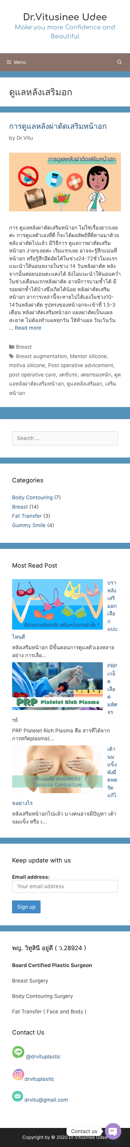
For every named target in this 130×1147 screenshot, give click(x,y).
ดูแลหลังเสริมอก (84, 384)
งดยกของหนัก (95, 375)
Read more (28, 328)
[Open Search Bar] (119, 62)
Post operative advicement (80, 365)
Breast (24, 347)
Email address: (31, 877)
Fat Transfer (27, 516)
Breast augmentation (41, 356)
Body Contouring (32, 497)
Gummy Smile (29, 525)
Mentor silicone (88, 356)
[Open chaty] (113, 1131)
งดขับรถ (68, 375)
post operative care (32, 375)
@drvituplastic (43, 1057)
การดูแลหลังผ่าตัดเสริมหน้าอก (58, 126)
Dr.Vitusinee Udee (65, 17)
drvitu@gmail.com (46, 1100)
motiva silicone (27, 365)
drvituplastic (40, 1079)
